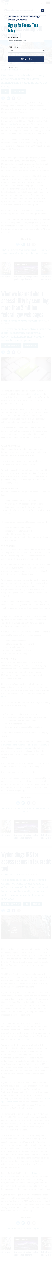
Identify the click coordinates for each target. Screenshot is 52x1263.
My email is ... (14, 37)
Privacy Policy (13, 67)
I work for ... (13, 47)
